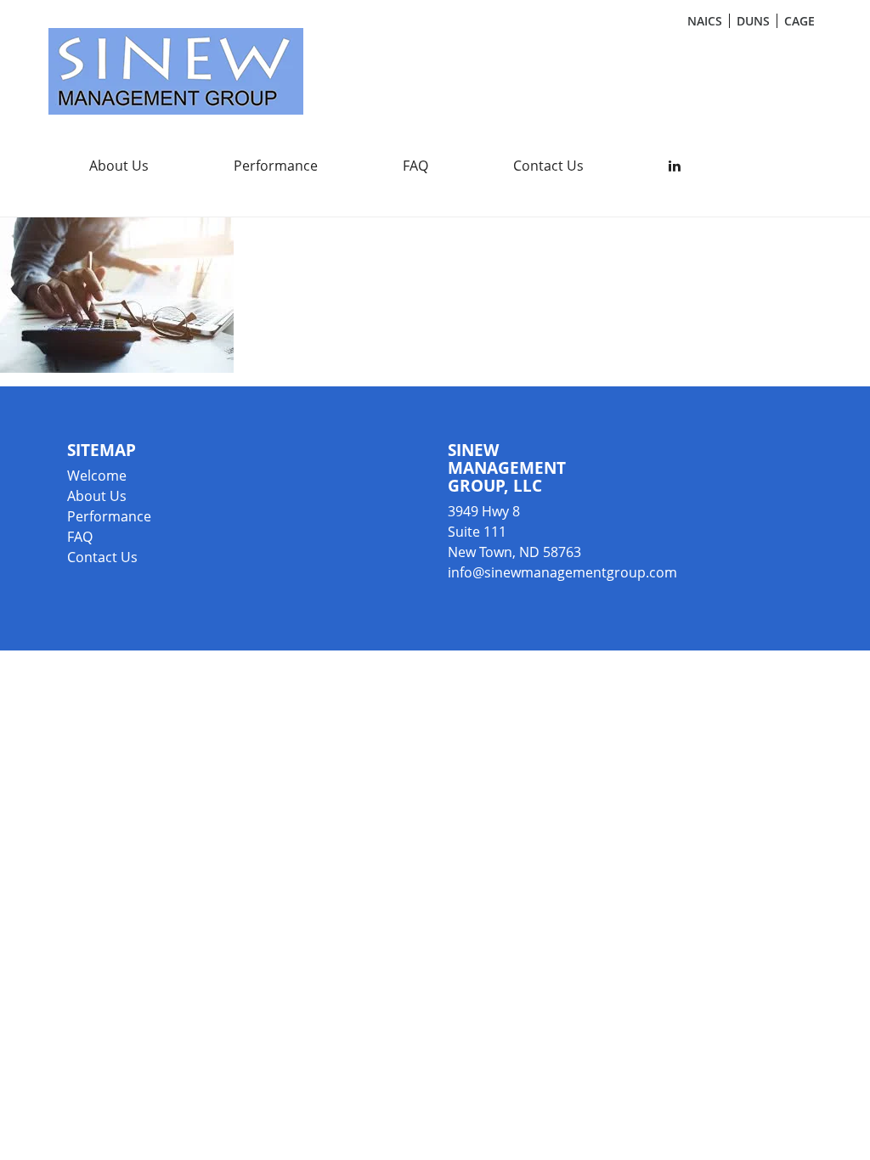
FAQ (415, 165)
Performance (276, 165)
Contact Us (548, 165)
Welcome (97, 475)
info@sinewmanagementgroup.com (562, 572)
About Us (119, 165)
